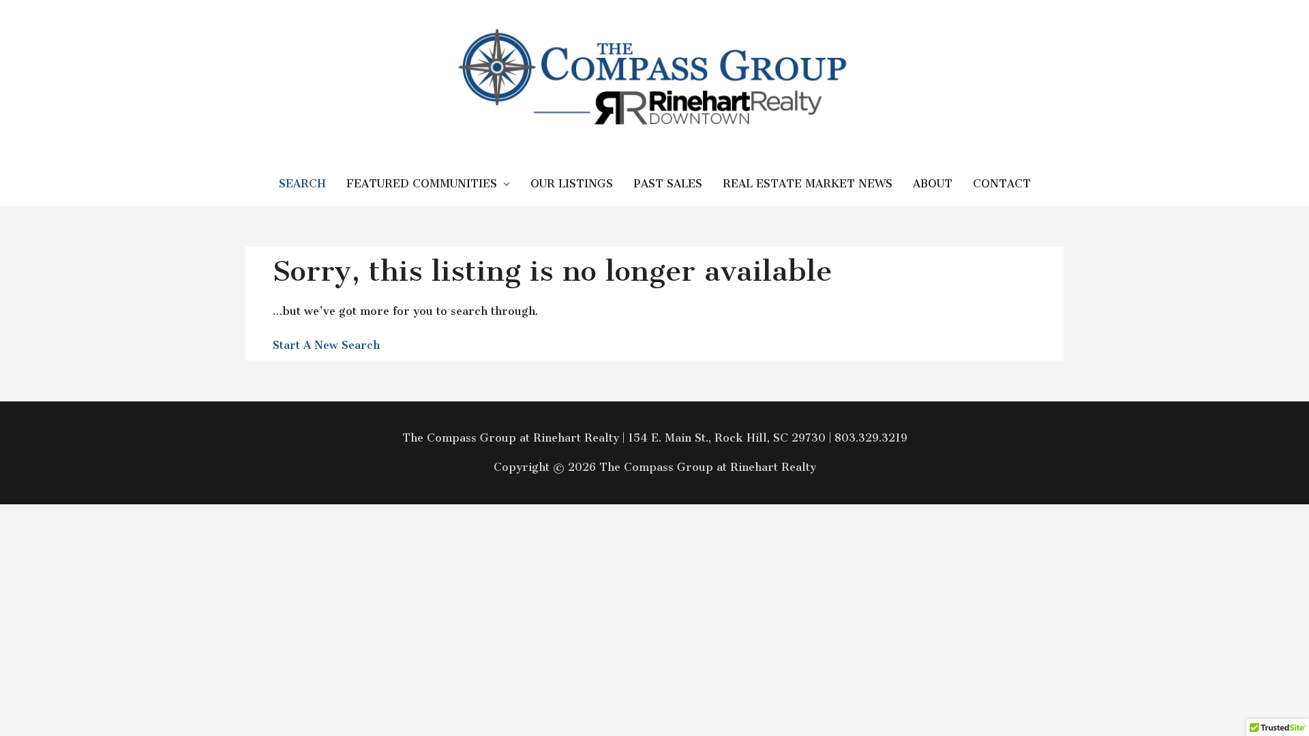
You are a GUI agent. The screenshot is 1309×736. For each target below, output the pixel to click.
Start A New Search (326, 345)
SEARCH (302, 183)
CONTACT (1002, 183)
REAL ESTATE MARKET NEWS (807, 183)
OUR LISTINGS (571, 183)
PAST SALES (667, 183)
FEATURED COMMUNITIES (421, 183)
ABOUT (932, 183)
